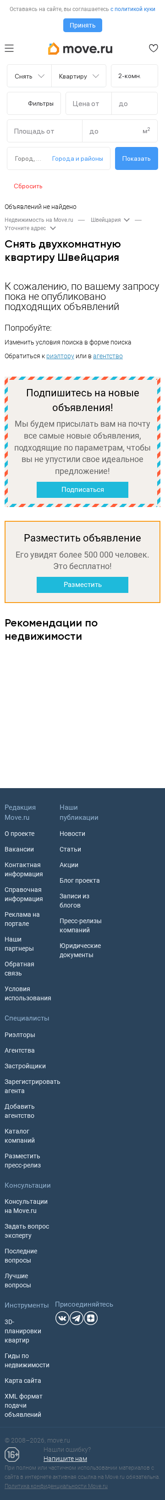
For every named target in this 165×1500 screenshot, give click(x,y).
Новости (72, 833)
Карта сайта (23, 1380)
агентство (108, 356)
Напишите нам (65, 1458)
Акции (69, 864)
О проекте (19, 833)
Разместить (83, 585)
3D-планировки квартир (23, 1331)
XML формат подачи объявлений (24, 1405)
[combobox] (23, 76)
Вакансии (19, 849)
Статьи (70, 849)
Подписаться (82, 489)
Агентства (20, 1050)
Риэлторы (20, 1034)
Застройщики (25, 1066)
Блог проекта (80, 880)
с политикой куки (132, 9)
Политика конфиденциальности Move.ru (56, 1486)
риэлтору (60, 356)
